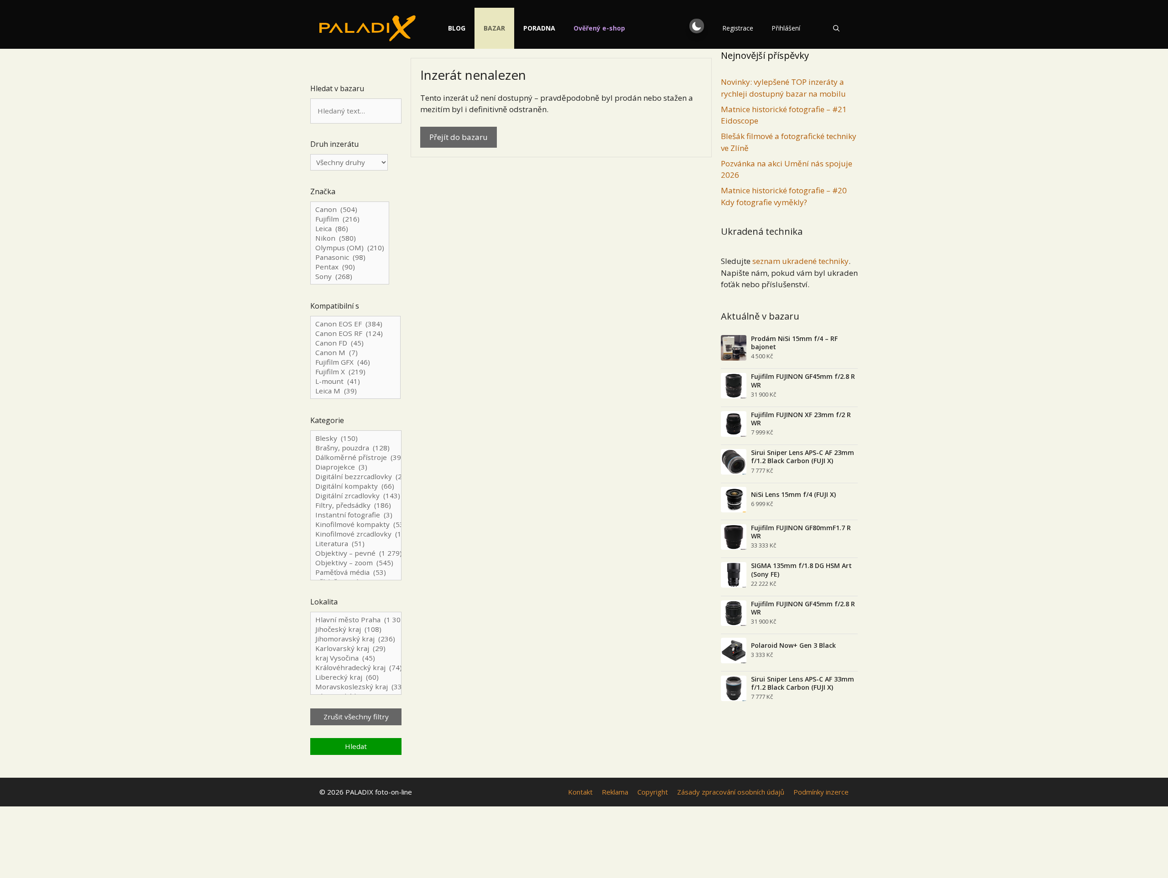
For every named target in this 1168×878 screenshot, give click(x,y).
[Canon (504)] (349, 209)
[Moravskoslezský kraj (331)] (355, 687)
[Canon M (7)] (355, 352)
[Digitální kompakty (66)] (355, 486)
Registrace (737, 28)
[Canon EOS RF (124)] (355, 333)
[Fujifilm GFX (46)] (355, 362)
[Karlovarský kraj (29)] (355, 648)
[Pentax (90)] (349, 267)
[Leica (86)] (349, 228)
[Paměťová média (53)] (355, 572)
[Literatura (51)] (355, 543)
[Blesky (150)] (355, 438)
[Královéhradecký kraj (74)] (355, 667)
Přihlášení (786, 28)
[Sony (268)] (349, 276)
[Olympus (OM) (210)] (349, 248)
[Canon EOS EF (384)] (355, 324)
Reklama (615, 791)
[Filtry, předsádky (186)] (355, 505)
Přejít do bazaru (458, 137)
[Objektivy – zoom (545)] (355, 563)
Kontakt (580, 791)
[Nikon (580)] (349, 238)
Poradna (539, 28)
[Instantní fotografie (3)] (355, 515)
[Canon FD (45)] (355, 343)
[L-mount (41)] (355, 381)
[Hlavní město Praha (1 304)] (355, 620)
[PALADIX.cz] (367, 28)
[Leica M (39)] (355, 391)
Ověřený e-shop (599, 28)
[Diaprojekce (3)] (355, 467)
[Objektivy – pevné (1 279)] (355, 553)
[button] (696, 26)
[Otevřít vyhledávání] (836, 28)
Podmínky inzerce (821, 791)
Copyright (652, 791)
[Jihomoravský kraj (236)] (355, 639)
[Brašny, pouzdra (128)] (355, 448)
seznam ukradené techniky (800, 261)
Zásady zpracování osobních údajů (730, 791)
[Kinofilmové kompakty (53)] (355, 524)
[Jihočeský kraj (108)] (355, 629)
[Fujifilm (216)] (349, 219)
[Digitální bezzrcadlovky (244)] (355, 476)
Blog (456, 28)
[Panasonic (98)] (349, 257)
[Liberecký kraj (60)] (355, 677)
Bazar (494, 28)
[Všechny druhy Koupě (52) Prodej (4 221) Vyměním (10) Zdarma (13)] (349, 162)
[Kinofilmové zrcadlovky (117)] (355, 534)
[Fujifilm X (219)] (355, 372)
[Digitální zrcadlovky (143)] (355, 496)
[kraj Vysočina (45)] (355, 658)
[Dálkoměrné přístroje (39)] (355, 457)
